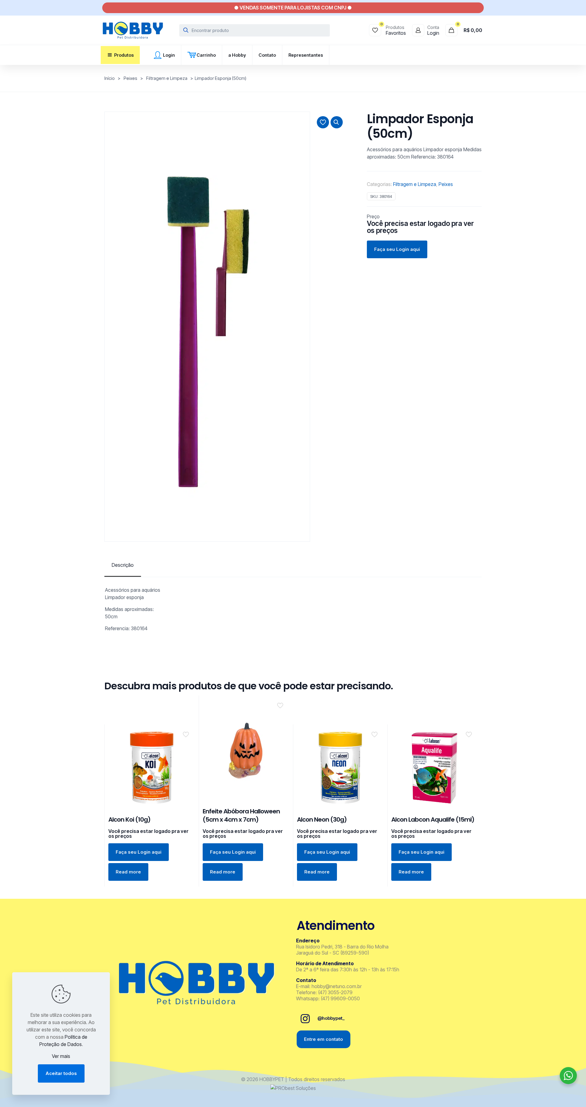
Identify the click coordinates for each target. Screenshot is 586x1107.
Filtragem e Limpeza (166, 78)
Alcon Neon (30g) (322, 819)
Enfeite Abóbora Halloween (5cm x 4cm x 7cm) (241, 815)
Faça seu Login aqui (397, 249)
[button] (337, 122)
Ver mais (61, 1056)
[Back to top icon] (556, 1094)
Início (109, 78)
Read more (128, 872)
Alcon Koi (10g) (129, 819)
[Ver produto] (186, 746)
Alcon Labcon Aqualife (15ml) (432, 819)
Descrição (123, 565)
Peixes (130, 78)
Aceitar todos (61, 1073)
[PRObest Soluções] (293, 1088)
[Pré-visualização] (186, 759)
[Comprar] (186, 732)
